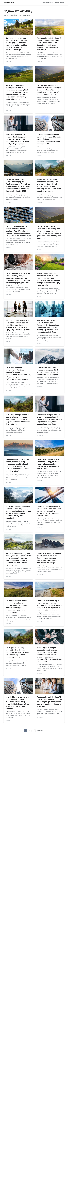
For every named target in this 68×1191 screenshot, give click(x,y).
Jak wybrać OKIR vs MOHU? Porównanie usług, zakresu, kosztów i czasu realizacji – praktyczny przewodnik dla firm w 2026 (48, 464)
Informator (8, 2)
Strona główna (60, 2)
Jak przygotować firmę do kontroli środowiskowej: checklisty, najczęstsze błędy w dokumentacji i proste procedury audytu (17, 652)
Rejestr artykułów (47, 2)
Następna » (40, 730)
